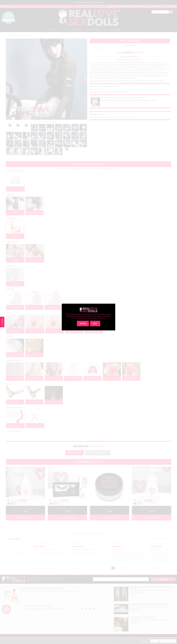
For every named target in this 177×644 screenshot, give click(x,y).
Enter (83, 324)
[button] (2, 322)
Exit (95, 324)
